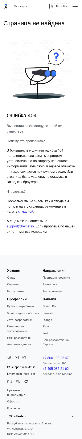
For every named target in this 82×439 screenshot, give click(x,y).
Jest (45, 333)
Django (47, 319)
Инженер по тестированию (17, 329)
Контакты (13, 408)
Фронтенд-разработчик (23, 313)
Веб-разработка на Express (56, 342)
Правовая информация (16, 392)
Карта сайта (15, 291)
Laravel (48, 313)
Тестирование (52, 291)
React (46, 326)
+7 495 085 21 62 (56, 369)
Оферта (12, 401)
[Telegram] (9, 358)
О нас (11, 277)
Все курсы (21, 6)
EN (18, 382)
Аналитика (50, 284)
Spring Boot (50, 306)
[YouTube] (17, 358)
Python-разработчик (20, 306)
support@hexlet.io (20, 226)
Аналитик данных (19, 344)
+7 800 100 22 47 (56, 358)
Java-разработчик (19, 319)
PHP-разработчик (19, 337)
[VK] (24, 358)
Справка (13, 284)
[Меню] (75, 6)
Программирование (56, 277)
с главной (25, 211)
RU (9, 382)
